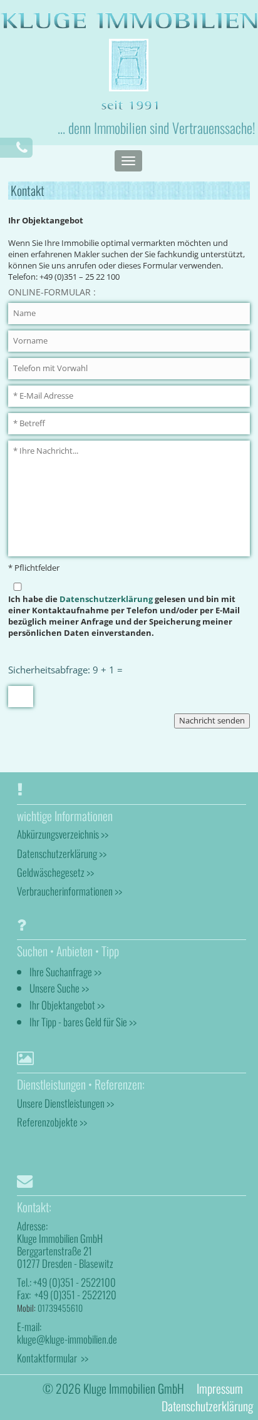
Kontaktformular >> (52, 1358)
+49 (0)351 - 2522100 (74, 1282)
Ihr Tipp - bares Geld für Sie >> (83, 1021)
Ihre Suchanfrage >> (65, 971)
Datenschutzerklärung (106, 599)
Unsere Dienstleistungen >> (65, 1103)
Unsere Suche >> (59, 988)
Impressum (220, 1388)
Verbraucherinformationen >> (69, 891)
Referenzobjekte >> (52, 1122)
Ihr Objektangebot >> (67, 1005)
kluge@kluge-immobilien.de (67, 1339)
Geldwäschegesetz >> (55, 872)
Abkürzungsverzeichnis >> (62, 834)
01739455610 (60, 1307)
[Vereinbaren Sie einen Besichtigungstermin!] (22, 147)
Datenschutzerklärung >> (61, 853)
